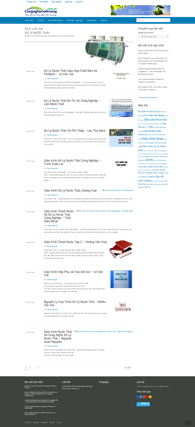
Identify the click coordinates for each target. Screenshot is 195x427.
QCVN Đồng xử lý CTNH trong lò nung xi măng (150, 164)
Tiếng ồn (151, 177)
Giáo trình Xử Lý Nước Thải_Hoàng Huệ (70, 190)
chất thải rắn (157, 124)
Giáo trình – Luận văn (74, 20)
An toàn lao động (154, 115)
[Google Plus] (143, 396)
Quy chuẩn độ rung (148, 170)
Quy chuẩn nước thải (152, 166)
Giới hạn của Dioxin (148, 150)
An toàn (142, 111)
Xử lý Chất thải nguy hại (158, 181)
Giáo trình (149, 135)
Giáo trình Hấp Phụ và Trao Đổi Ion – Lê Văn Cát (73, 273)
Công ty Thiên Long (72, 389)
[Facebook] (137, 396)
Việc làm (104, 20)
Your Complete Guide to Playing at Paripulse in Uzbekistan (40, 407)
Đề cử (147, 187)
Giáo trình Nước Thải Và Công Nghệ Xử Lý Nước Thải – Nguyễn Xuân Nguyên (58, 337)
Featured (141, 134)
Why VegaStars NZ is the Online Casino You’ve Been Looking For (40, 413)
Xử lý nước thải (30, 77)
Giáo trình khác (152, 139)
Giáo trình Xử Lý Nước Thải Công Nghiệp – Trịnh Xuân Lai (72, 162)
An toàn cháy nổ (153, 111)
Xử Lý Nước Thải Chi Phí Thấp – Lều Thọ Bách (75, 130)
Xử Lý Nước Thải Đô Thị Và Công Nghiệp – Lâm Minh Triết (72, 102)
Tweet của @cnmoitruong (147, 97)
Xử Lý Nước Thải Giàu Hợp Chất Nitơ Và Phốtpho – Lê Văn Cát (70, 72)
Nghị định (149, 156)
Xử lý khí (41, 20)
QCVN (149, 160)
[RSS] (150, 396)
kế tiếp (128, 367)
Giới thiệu (43, 1)
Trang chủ (31, 1)
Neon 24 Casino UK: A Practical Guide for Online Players (40, 387)
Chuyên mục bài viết (145, 33)
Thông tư (144, 177)
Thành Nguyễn (52, 78)
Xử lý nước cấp (158, 184)
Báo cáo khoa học (155, 119)
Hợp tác (68, 1)
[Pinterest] (147, 396)
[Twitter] (140, 396)
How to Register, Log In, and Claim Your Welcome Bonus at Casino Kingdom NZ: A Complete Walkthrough (153, 61)
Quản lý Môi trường (55, 20)
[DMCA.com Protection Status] (143, 406)
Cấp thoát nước (152, 131)
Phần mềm (141, 160)
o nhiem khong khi (160, 156)
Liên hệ (79, 1)
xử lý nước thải (75, 386)
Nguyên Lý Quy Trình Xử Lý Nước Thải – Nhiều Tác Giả (75, 303)
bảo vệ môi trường (143, 124)
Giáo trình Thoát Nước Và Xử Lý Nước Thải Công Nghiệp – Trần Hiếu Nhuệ (59, 216)
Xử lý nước (29, 20)
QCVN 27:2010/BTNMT (159, 160)
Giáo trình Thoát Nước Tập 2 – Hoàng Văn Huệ (75, 242)
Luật (148, 154)
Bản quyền (56, 1)
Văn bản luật (91, 20)
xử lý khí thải (66, 386)
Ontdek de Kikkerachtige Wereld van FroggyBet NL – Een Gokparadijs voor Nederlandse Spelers (152, 71)
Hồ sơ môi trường (159, 150)
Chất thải (150, 124)
